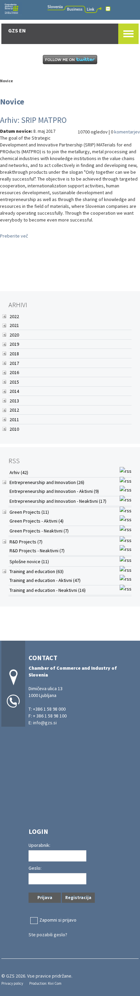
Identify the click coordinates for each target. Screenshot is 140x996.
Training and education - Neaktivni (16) (48, 590)
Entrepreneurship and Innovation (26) (47, 482)
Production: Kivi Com (45, 983)
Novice (6, 80)
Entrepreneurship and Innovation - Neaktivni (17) (58, 501)
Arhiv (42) (19, 472)
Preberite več (14, 236)
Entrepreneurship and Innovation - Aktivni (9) (54, 491)
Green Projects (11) (29, 512)
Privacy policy (12, 983)
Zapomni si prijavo (57, 920)
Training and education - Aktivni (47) (45, 580)
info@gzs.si (45, 723)
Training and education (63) (37, 571)
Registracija (78, 897)
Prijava (44, 897)
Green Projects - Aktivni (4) (37, 521)
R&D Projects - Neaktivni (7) (37, 550)
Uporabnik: (39, 845)
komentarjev (127, 132)
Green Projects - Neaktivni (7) (39, 531)
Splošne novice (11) (29, 561)
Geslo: (35, 868)
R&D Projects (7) (26, 542)
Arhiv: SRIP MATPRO (33, 120)
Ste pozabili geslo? (48, 934)
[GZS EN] (70, 9)
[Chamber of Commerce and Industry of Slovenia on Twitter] (70, 59)
